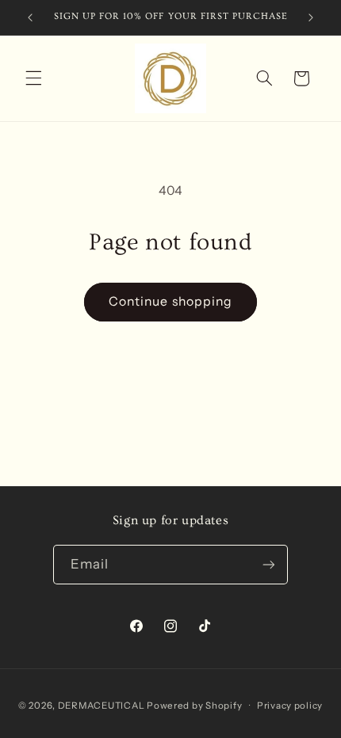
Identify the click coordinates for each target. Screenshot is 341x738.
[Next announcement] (310, 17)
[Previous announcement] (30, 17)
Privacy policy (290, 705)
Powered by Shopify (194, 705)
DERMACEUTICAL (101, 705)
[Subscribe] (269, 564)
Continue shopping (170, 301)
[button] (33, 78)
